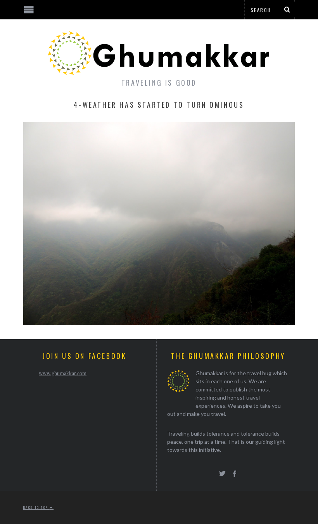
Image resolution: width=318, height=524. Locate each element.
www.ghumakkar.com (62, 373)
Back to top (36, 507)
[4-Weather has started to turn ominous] (159, 322)
